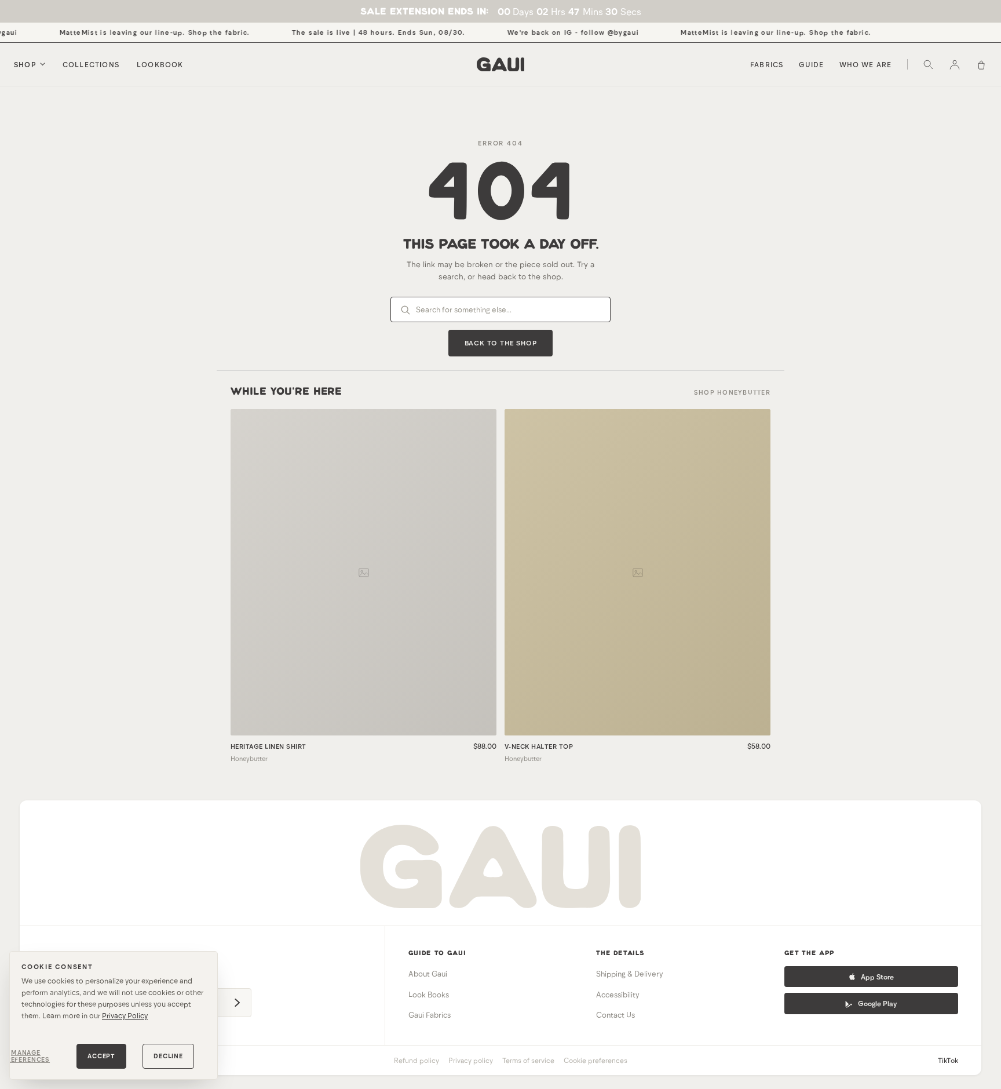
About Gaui (427, 973)
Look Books (428, 994)
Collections (91, 64)
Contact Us (615, 1014)
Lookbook (160, 64)
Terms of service (528, 1060)
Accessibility (618, 994)
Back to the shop (501, 342)
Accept (101, 1055)
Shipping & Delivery (629, 973)
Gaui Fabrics (429, 1014)
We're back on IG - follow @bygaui (560, 32)
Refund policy (416, 1060)
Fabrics (766, 64)
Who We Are (865, 64)
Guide (811, 64)
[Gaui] (500, 64)
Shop (25, 64)
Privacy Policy (125, 1015)
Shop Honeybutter (732, 392)
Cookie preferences (595, 1060)
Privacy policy (470, 1060)
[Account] (954, 64)
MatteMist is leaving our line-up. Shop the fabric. (141, 32)
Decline (168, 1055)
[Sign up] (237, 1002)
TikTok (948, 1060)
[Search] (928, 64)
